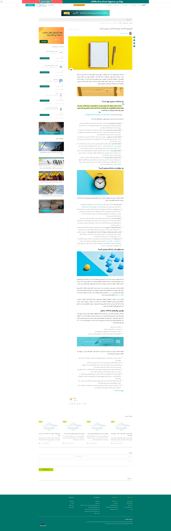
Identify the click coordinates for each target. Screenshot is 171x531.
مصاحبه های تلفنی (86, 207)
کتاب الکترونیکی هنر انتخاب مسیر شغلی (92, 509)
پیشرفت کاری (117, 164)
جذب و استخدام (115, 501)
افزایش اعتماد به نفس (115, 146)
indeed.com (118, 390)
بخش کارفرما (30, 5)
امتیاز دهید (85, 403)
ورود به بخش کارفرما (114, 509)
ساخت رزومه (130, 505)
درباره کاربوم (72, 501)
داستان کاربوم (71, 505)
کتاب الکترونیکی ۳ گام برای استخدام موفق (92, 511)
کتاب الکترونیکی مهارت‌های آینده (94, 507)
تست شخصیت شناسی (106, 340)
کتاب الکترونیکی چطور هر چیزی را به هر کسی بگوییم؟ (90, 505)
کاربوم (131, 23)
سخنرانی (83, 358)
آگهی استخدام (133, 5)
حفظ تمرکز (109, 155)
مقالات (120, 23)
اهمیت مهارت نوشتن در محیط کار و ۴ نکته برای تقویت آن (99, 115)
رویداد (131, 509)
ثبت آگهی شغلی (46, 210)
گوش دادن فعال (119, 295)
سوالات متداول (71, 507)
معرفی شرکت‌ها (124, 5)
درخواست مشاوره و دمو (79, 5)
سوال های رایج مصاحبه (98, 204)
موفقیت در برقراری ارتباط (112, 241)
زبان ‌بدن (111, 292)
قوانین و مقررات (97, 513)
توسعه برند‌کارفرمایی (114, 505)
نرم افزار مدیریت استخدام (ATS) (112, 507)
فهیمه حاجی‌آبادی (124, 33)
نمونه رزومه (97, 503)
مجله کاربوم (116, 5)
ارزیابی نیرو (116, 503)
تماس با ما (72, 503)
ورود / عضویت (42, 5)
